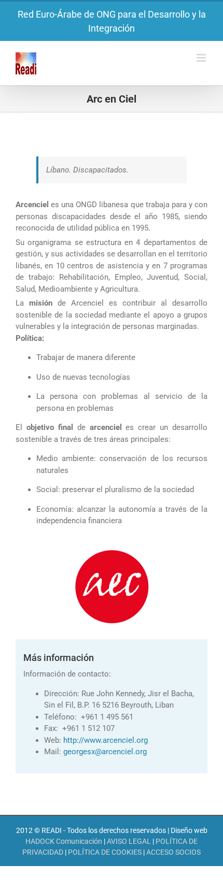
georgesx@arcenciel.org (105, 751)
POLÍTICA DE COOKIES (105, 852)
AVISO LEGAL (129, 841)
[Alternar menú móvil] (202, 57)
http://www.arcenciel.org (105, 740)
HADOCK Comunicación (63, 841)
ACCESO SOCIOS (173, 852)
